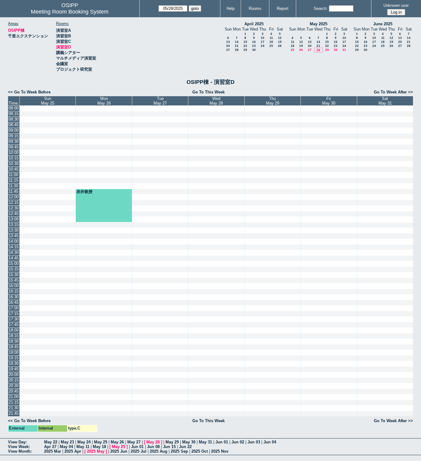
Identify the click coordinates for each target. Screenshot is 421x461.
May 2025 (318, 24)
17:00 (13, 308)
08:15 (13, 113)
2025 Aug (158, 451)
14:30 (13, 252)
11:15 (13, 180)
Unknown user (396, 5)
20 (228, 45)
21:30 (13, 407)
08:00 (13, 108)
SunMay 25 (47, 100)
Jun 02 (237, 442)
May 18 (99, 446)
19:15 (13, 358)
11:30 (13, 185)
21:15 (13, 402)
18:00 (13, 330)
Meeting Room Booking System (69, 12)
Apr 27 (50, 446)
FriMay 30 (328, 100)
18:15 (13, 335)
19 (280, 41)
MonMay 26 (104, 100)
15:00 (13, 263)
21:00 (13, 396)
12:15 (13, 202)
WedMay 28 (216, 100)
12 (280, 37)
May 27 (134, 442)
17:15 (13, 313)
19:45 (13, 369)
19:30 (13, 363)
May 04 (66, 446)
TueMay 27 (160, 100)
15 (245, 41)
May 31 (205, 442)
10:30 (13, 163)
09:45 (13, 147)
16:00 (13, 285)
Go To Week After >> (393, 92)
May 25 (100, 442)
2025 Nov (219, 451)
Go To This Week (208, 92)
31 (344, 49)
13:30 (13, 230)
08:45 (13, 124)
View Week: (19, 446)
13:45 (13, 235)
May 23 (67, 442)
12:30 (13, 208)
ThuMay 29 (272, 100)
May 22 (50, 442)
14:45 (13, 258)
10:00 (13, 152)
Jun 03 (253, 442)
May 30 (188, 442)
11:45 (13, 191)
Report (282, 8)
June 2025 (382, 24)
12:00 (13, 197)
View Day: (17, 442)
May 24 (84, 442)
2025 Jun (118, 451)
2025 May (95, 451)
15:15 (13, 269)
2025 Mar (52, 451)
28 (237, 49)
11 (271, 37)
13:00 (13, 219)
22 (245, 45)
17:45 (13, 324)
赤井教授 (84, 191)
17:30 (13, 319)
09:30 (13, 141)
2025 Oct (199, 451)
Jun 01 (221, 442)
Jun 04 (270, 442)
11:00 (13, 174)
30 (254, 49)
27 (228, 49)
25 (271, 45)
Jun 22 (185, 446)
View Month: (20, 451)
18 (271, 41)
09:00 (13, 130)
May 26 (117, 442)
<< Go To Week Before (29, 92)
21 (237, 45)
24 (262, 45)
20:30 (13, 385)
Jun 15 (169, 446)
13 (228, 41)
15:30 (13, 274)
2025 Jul (138, 451)
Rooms (255, 8)
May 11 (82, 446)
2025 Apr (72, 451)
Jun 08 (153, 446)
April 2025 (254, 24)
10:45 (13, 169)
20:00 (13, 374)
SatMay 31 (385, 100)
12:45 (13, 213)
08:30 (13, 119)
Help (231, 8)
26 (280, 45)
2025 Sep (179, 451)
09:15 (13, 136)
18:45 (13, 346)
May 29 (172, 442)
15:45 (13, 280)
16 (254, 41)
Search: (321, 8)
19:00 (13, 352)
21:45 (13, 413)
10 (262, 37)
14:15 (13, 247)
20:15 (13, 380)
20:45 (13, 391)
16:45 (13, 302)
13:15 (13, 224)
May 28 (153, 442)
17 (262, 41)
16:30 (13, 296)
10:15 (13, 158)
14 (237, 41)
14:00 (13, 241)
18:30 (13, 341)
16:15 (13, 291)
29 (245, 49)
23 (254, 45)
